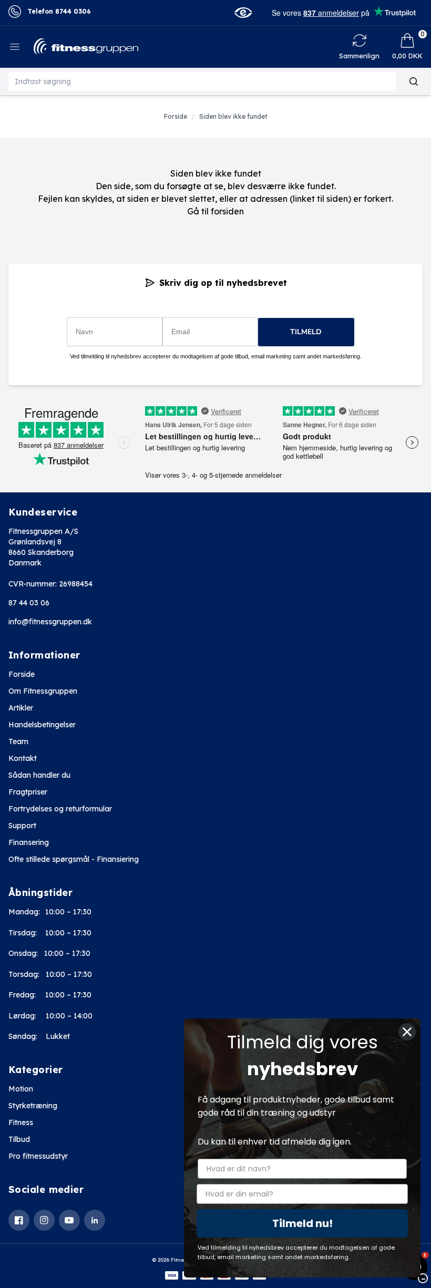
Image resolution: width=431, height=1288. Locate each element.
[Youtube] (69, 1220)
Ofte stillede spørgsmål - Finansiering (73, 859)
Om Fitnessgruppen (42, 691)
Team (18, 741)
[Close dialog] (407, 1032)
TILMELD (306, 332)
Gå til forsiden (215, 211)
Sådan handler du (39, 775)
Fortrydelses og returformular (60, 808)
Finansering (28, 842)
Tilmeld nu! (302, 1223)
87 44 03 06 (28, 602)
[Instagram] (44, 1220)
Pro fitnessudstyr (38, 1156)
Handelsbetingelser (42, 724)
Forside (21, 674)
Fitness (20, 1122)
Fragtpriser (27, 792)
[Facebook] (18, 1220)
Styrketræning (32, 1105)
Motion (20, 1089)
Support (22, 825)
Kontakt (22, 758)
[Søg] (414, 81)
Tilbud (19, 1139)
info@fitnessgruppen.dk (50, 621)
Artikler (20, 708)
